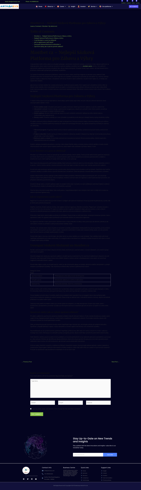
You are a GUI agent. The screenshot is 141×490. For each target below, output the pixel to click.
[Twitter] (132, 1)
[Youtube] (136, 1)
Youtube (137, 3)
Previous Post (27, 362)
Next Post (115, 362)
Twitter (133, 3)
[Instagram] (127, 1)
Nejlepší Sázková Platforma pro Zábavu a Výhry (48, 38)
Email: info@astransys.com (12, 1)
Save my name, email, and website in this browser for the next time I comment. (56, 409)
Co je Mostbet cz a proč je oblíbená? (45, 40)
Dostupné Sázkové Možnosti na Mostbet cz (47, 44)
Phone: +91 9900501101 (32, 1)
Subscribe (110, 455)
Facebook (123, 3)
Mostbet (45, 26)
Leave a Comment (35, 26)
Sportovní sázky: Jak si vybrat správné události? (48, 46)
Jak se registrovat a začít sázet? (43, 42)
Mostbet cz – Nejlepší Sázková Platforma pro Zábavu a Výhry (52, 36)
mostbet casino (87, 66)
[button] (49, 6)
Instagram (128, 3)
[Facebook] (122, 1)
